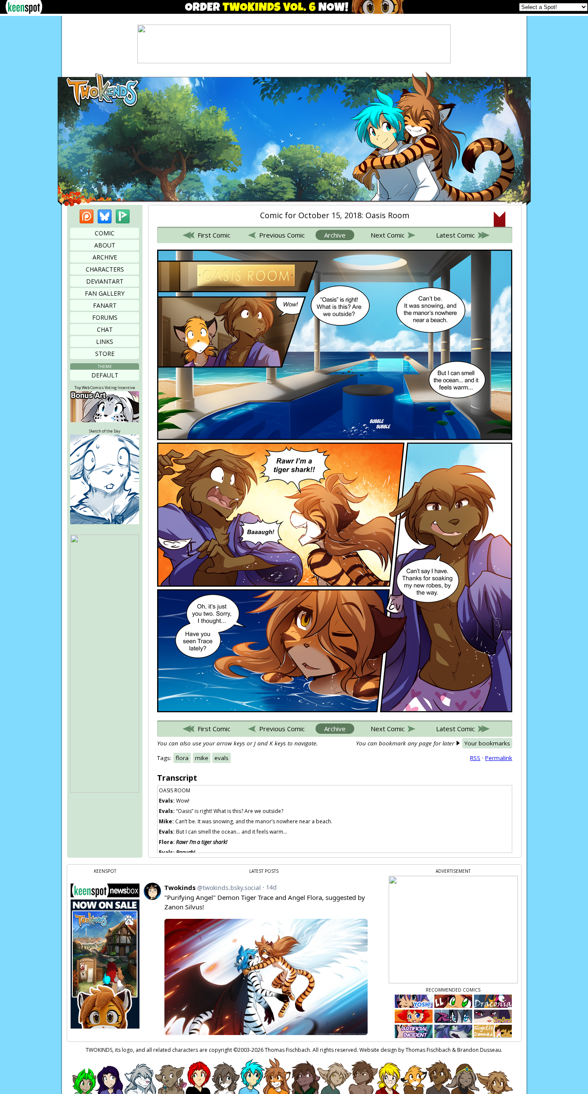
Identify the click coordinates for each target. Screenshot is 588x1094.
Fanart (105, 305)
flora (182, 758)
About (104, 245)
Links (104, 341)
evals (221, 758)
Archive (105, 257)
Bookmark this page (499, 219)
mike (201, 758)
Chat (105, 329)
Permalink (498, 758)
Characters (105, 269)
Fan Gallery (104, 293)
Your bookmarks (487, 743)
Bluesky (104, 216)
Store (105, 353)
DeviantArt (105, 281)
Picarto (123, 216)
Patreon (86, 216)
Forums (105, 317)
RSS (475, 758)
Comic (105, 233)
